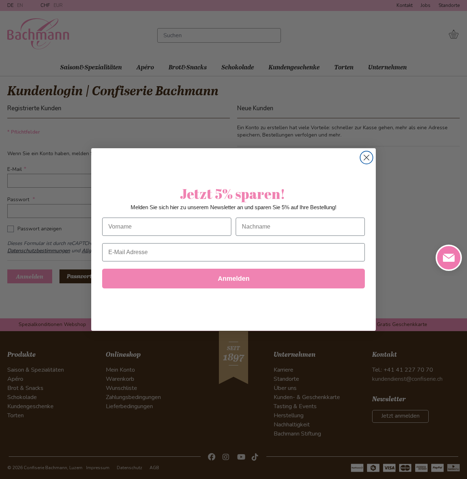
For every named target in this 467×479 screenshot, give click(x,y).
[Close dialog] (366, 157)
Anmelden (234, 278)
